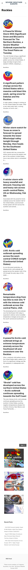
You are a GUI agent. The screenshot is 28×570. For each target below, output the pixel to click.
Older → (23, 445)
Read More (6, 67)
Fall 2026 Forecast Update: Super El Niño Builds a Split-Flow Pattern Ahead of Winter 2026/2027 (13, 529)
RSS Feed (9, 558)
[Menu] (2, 3)
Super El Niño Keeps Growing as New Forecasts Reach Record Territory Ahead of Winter (13, 536)
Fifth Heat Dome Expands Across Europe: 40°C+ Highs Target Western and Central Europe (13, 543)
